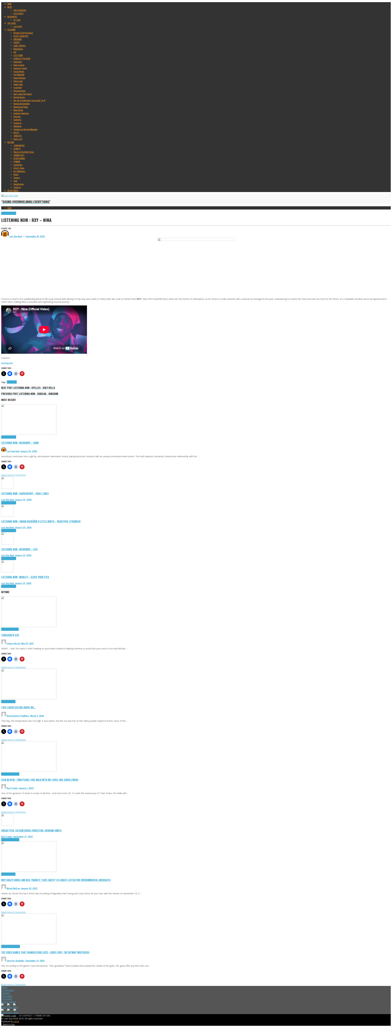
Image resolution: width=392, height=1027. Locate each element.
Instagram (7, 363)
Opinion (12, 874)
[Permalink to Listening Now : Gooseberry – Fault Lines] (7, 487)
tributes (13, 382)
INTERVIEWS (7, 990)
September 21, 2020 (35, 960)
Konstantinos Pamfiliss (18, 715)
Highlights (5, 213)
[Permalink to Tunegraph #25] (28, 626)
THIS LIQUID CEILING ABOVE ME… (18, 707)
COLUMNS (6, 999)
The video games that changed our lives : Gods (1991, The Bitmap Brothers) (45, 952)
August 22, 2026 (23, 583)
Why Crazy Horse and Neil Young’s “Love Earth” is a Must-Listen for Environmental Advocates (56, 880)
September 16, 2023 (35, 236)
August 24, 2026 (29, 451)
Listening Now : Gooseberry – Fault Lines (25, 493)
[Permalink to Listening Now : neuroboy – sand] (28, 434)
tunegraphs (14, 629)
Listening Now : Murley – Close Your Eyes (25, 577)
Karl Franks (12, 788)
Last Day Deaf (13, 451)
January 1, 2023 (26, 788)
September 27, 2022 (23, 836)
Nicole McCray (13, 888)
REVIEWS (5, 993)
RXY (8, 382)
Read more (7, 475)
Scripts (12, 701)
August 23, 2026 (23, 555)
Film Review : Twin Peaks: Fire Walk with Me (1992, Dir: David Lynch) (39, 780)
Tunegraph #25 (10, 635)
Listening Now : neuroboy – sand (20, 443)
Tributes (12, 213)
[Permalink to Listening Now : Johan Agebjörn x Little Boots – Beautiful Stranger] (7, 515)
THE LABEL (7, 996)
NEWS (4, 987)
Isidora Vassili (13, 643)
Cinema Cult (6, 774)
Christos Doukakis (15, 960)
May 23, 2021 (27, 643)
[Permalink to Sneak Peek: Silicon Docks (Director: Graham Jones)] (7, 824)
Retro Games (14, 946)
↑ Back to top (8, 1024)
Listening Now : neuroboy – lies (19, 549)
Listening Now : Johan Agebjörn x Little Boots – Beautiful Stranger (41, 521)
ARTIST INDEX (8, 1001)
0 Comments (19, 475)
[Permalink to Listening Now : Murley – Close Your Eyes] (7, 571)
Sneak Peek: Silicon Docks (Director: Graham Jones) (31, 830)
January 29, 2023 (29, 888)
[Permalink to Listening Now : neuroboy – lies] (7, 543)
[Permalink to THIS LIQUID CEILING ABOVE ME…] (28, 698)
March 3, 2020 (37, 715)
